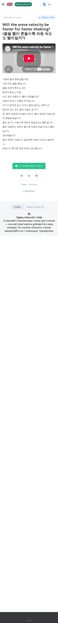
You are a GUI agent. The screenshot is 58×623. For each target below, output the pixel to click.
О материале (29, 191)
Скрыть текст (48, 17)
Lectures (32, 184)
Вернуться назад (13, 17)
